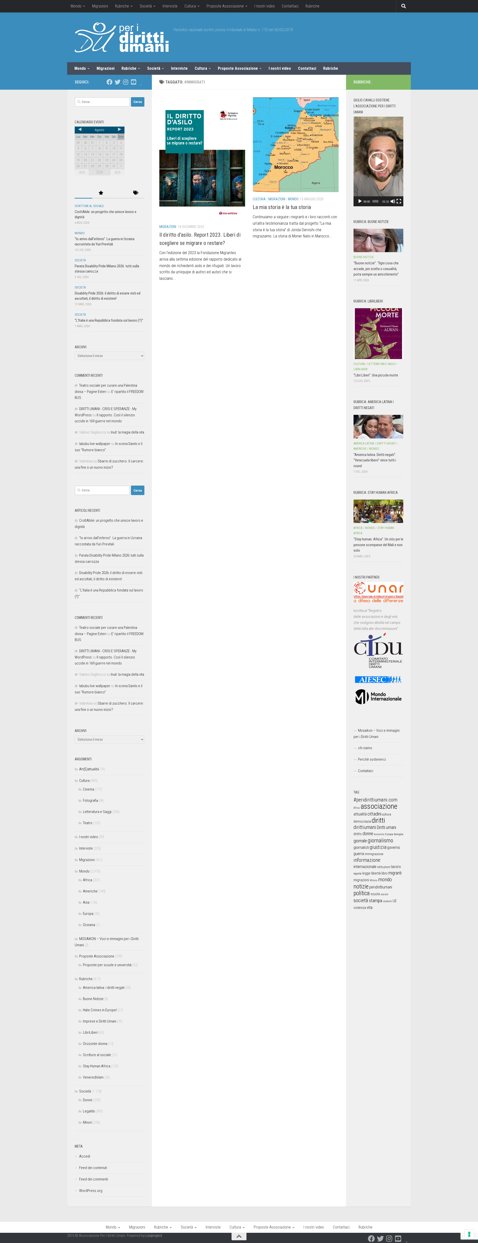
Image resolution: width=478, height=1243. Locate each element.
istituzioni (383, 867)
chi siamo (365, 748)
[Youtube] (133, 82)
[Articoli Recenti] (83, 193)
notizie (361, 886)
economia (379, 834)
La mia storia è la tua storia (282, 207)
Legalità (89, 1111)
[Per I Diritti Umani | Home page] (122, 37)
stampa (375, 900)
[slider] (375, 201)
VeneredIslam (93, 1077)
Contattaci (290, 6)
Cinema (88, 789)
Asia (86, 902)
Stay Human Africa (96, 1066)
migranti (395, 873)
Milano (373, 880)
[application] (378, 161)
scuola (375, 894)
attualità (360, 814)
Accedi (84, 1156)
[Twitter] (117, 82)
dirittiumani (365, 827)
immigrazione (374, 854)
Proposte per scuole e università (107, 965)
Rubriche (122, 6)
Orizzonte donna (95, 1043)
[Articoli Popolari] (101, 193)
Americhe (90, 891)
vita (369, 907)
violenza (360, 907)
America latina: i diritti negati (103, 987)
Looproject (153, 1235)
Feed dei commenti (93, 1179)
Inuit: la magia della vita (127, 432)
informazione (367, 860)
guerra (359, 853)
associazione (378, 806)
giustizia (378, 847)
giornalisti (361, 847)
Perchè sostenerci (372, 759)
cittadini (374, 813)
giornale (360, 840)
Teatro (87, 823)
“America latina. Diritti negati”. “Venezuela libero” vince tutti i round (375, 460)
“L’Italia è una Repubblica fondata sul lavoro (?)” (109, 320)
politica (362, 893)
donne (367, 833)
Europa (88, 913)
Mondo (76, 6)
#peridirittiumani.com (375, 800)
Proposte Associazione (225, 6)
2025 (117, 172)
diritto (358, 834)
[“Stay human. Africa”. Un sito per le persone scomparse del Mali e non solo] (378, 511)
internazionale (365, 866)
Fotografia (90, 800)
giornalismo (380, 840)
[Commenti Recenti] (118, 193)
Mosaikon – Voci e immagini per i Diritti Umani (377, 733)
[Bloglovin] (141, 82)
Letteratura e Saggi (97, 811)
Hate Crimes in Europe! (100, 1010)
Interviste (170, 6)
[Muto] (392, 201)
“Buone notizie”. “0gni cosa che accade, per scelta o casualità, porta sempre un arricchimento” (376, 269)
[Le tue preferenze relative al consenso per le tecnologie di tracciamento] (469, 1234)
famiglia (398, 834)
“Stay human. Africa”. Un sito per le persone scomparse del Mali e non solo (378, 545)
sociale (384, 894)
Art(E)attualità (89, 769)
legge (366, 873)
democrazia (362, 821)
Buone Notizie (93, 999)
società (361, 900)
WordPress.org (90, 1190)
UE (395, 901)
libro (384, 873)
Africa (87, 880)
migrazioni (361, 880)
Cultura (190, 6)
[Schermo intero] (398, 201)
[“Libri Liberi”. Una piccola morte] (378, 333)
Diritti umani (386, 827)
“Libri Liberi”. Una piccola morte (376, 375)
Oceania (89, 925)
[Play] (360, 201)
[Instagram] (125, 82)
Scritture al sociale (89, 206)
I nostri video (264, 6)
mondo (385, 879)
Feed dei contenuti (93, 1168)
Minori (87, 1122)
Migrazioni (100, 6)
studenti (387, 901)
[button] (378, 161)
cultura (386, 814)
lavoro (396, 866)
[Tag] (135, 193)
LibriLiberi (90, 1032)
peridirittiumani (380, 887)
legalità (357, 873)
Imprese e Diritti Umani (99, 1021)
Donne (87, 1100)
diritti (378, 820)
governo (393, 847)
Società (146, 6)
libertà (376, 873)
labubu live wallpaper (94, 443)
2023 (82, 172)
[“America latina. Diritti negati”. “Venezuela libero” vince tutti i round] (378, 426)
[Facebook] (110, 82)
